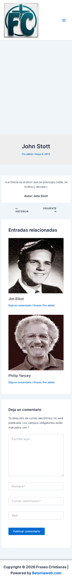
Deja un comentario (19, 305)
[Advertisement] (36, 88)
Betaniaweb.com (46, 573)
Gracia (37, 305)
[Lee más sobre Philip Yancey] (35, 342)
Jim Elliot (16, 299)
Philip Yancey (19, 375)
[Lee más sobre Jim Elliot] (35, 265)
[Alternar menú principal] (64, 20)
